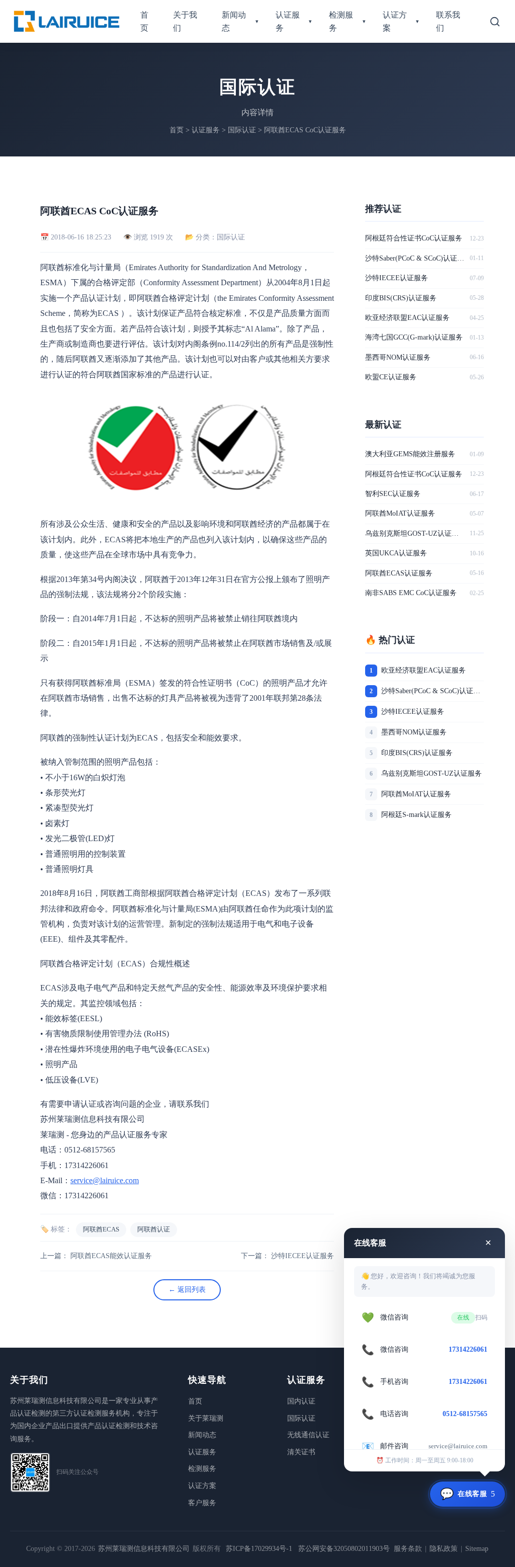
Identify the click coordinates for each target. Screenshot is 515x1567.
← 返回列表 (187, 1289)
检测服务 (347, 21)
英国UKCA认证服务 (396, 553)
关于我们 (185, 21)
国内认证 (301, 1401)
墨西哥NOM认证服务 (398, 357)
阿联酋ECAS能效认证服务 (111, 1256)
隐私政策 (444, 1548)
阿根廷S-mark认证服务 (416, 814)
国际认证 (242, 130)
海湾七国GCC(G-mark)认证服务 (414, 337)
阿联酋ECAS (101, 1229)
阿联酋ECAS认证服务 (399, 573)
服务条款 (408, 1548)
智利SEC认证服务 (392, 494)
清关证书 (301, 1452)
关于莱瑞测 (205, 1418)
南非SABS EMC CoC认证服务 (411, 593)
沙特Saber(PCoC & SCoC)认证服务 (415, 258)
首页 (144, 21)
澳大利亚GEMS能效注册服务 (410, 454)
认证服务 (294, 21)
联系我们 (448, 21)
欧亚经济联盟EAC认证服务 (407, 317)
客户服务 (202, 1503)
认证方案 (401, 21)
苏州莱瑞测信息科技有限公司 (144, 1548)
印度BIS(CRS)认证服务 (401, 298)
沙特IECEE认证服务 (302, 1256)
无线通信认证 (308, 1435)
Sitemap (476, 1548)
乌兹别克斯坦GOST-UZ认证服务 (415, 533)
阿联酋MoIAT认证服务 (400, 513)
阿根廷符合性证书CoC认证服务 (413, 238)
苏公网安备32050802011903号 (344, 1548)
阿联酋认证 (153, 1229)
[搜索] (495, 22)
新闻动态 (240, 21)
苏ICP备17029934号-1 (259, 1548)
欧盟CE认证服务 (390, 377)
